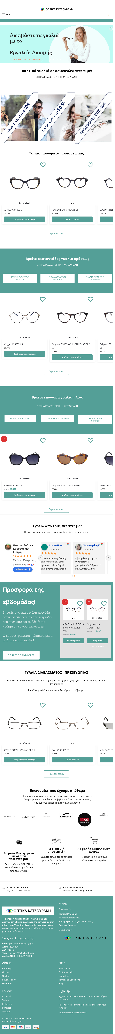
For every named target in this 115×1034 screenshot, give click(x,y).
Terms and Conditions (69, 979)
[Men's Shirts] (19, 118)
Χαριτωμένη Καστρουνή (92, 545)
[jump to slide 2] (57, 59)
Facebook (7, 996)
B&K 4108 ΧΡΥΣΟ (60, 750)
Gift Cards (7, 983)
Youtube (6, 1011)
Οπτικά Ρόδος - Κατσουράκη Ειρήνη (23, 549)
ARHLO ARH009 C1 (14, 209)
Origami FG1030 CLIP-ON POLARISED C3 (71, 346)
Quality (5, 975)
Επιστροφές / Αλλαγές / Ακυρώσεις (76, 921)
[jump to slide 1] (53, 59)
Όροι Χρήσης (65, 929)
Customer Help (66, 972)
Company (7, 968)
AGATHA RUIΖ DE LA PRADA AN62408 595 (73, 628)
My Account (64, 968)
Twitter (5, 1000)
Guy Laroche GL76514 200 (93, 626)
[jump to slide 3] (60, 59)
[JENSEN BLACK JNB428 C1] (72, 182)
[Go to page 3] (76, 575)
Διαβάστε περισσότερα (24, 219)
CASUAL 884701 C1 (14, 485)
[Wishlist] (43, 165)
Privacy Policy (9, 979)
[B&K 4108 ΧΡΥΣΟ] (72, 723)
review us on (21, 569)
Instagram (7, 1004)
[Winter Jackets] (93, 118)
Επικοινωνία (65, 909)
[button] (108, 15)
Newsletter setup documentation (73, 1012)
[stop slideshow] (62, 59)
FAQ (61, 983)
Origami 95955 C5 (13, 344)
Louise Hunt (56, 545)
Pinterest (6, 1007)
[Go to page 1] (72, 575)
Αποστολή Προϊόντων (69, 917)
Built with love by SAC (12, 1021)
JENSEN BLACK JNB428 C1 (65, 209)
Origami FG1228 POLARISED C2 (68, 485)
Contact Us (64, 975)
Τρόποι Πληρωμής (68, 913)
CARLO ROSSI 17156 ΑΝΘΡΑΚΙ (19, 750)
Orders (5, 972)
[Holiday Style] (56, 118)
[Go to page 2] (74, 576)
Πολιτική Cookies (67, 925)
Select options (72, 219)
